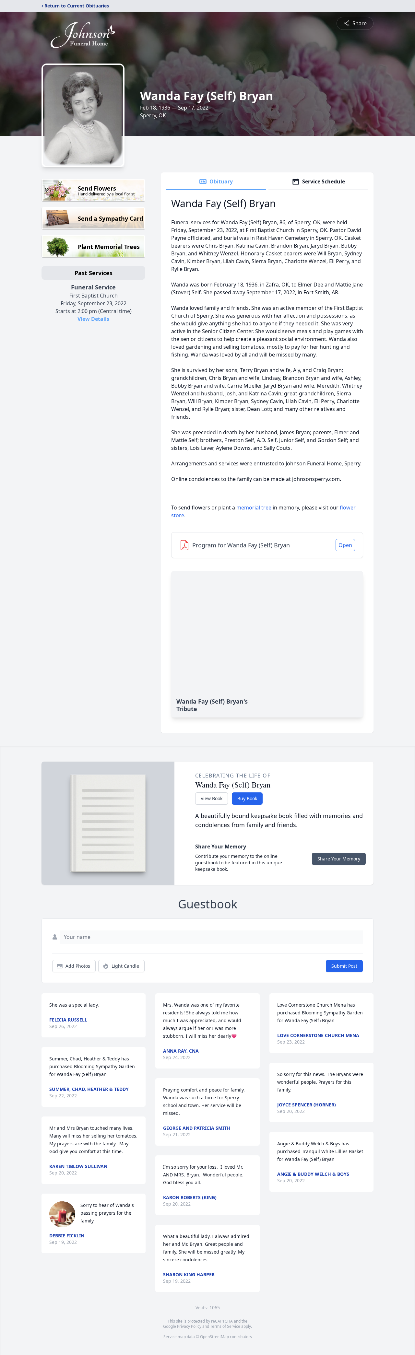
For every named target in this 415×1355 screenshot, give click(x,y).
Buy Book (247, 798)
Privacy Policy (189, 1326)
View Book (211, 798)
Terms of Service (225, 1326)
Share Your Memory (338, 859)
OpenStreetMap (214, 1336)
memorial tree (253, 507)
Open (345, 545)
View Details (93, 318)
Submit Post (344, 966)
